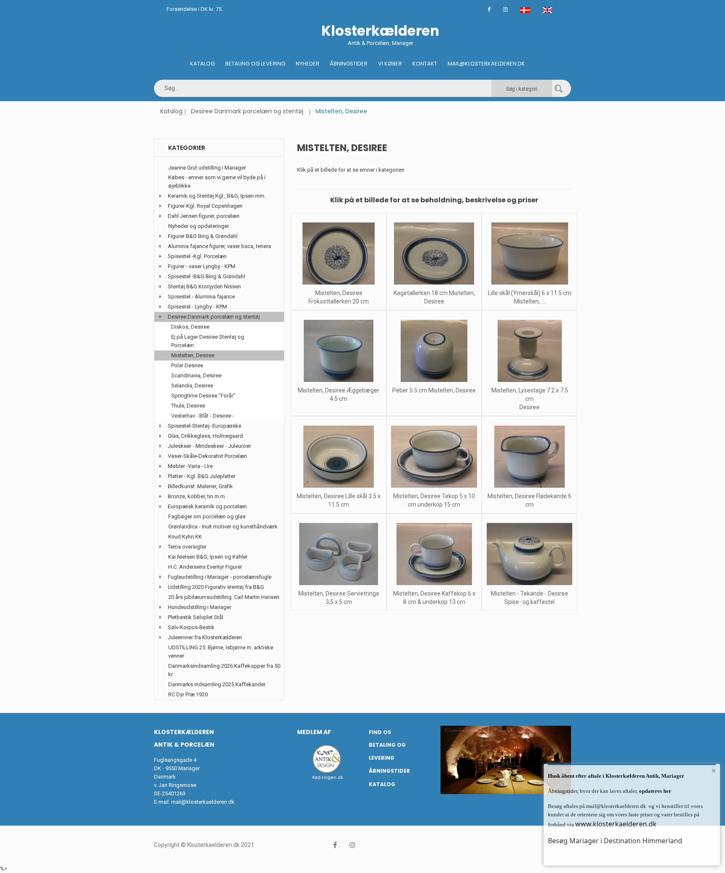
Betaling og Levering (255, 64)
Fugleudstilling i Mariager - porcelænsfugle (219, 577)
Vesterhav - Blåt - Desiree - (202, 416)
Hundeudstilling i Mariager (199, 607)
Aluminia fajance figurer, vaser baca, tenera (219, 246)
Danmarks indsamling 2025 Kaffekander (217, 684)
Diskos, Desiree (190, 327)
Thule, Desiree (188, 406)
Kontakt (424, 64)
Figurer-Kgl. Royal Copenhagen (205, 206)
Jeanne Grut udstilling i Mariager (207, 168)
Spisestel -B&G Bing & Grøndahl (206, 276)
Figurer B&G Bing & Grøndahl (202, 236)
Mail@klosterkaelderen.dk (486, 64)
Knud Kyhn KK (185, 536)
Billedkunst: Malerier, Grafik (200, 486)
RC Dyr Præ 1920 (188, 694)
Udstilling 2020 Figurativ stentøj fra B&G (216, 587)
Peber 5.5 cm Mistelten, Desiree (434, 390)
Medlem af (314, 732)
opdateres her (654, 791)
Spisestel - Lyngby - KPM (197, 306)
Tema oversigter (187, 547)
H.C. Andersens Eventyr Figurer (205, 567)
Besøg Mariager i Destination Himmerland (615, 840)
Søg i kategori (521, 89)
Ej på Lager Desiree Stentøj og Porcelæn (207, 341)
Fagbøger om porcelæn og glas (206, 516)
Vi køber (390, 64)
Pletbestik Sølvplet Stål (195, 617)
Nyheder (307, 64)
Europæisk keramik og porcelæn (207, 506)
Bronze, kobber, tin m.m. (197, 496)
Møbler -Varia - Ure (190, 466)
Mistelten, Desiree (192, 355)
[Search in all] (558, 88)
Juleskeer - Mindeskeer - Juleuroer (209, 446)
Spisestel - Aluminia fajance (201, 296)
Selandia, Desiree (192, 385)
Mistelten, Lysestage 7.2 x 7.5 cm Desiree (529, 398)
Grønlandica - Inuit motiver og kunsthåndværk (223, 526)
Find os (380, 732)
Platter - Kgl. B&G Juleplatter (201, 476)
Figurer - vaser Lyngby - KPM (201, 266)
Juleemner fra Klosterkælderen (205, 637)
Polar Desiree (187, 365)
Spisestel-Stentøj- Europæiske (204, 426)
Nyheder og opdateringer (198, 226)
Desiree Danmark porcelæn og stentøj (247, 111)
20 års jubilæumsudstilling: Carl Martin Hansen (223, 597)
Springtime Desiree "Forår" (203, 395)
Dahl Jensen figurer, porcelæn (204, 216)
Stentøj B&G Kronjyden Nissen (204, 286)
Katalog (202, 64)
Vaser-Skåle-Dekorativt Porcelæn (207, 456)
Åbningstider (349, 64)
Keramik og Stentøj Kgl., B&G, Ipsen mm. (217, 196)
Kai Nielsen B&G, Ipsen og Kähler (208, 557)
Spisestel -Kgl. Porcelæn (197, 256)
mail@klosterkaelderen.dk (203, 802)
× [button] (713, 770)
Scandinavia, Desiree (196, 375)
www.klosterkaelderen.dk (616, 824)
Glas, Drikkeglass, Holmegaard (205, 436)
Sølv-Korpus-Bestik (191, 627)
